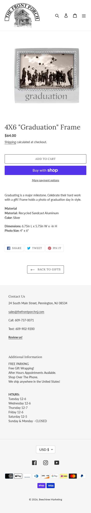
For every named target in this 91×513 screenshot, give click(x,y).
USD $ (44, 449)
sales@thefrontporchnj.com (26, 312)
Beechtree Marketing (50, 499)
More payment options (45, 180)
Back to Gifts (49, 269)
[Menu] (83, 15)
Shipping (10, 142)
